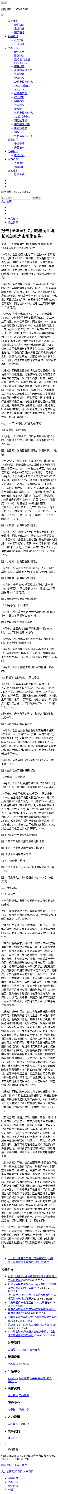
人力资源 (13, 159)
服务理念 (19, 32)
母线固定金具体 (23, 70)
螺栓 (16, 132)
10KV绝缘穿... (22, 85)
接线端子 (19, 109)
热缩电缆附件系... (24, 112)
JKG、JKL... (21, 89)
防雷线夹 (19, 66)
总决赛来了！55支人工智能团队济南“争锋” (32, 1324)
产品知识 (19, 40)
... (16, 1381)
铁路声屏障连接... (24, 136)
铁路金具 (19, 74)
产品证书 (19, 147)
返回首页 (13, 1478)
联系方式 (19, 174)
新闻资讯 (13, 36)
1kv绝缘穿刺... (22, 116)
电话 (10, 1489)
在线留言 (13, 1485)
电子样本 (13, 151)
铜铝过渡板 (20, 120)
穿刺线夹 (19, 101)
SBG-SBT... (20, 62)
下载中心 (24, 1409)
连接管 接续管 (22, 59)
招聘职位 (19, 167)
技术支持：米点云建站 (14, 1465)
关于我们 (13, 21)
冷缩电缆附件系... (24, 81)
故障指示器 (20, 93)
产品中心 (13, 48)
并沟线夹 (19, 105)
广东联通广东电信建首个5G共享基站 (29, 1302)
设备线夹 (19, 78)
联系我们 (13, 170)
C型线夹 (19, 97)
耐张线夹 (19, 55)
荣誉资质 (13, 140)
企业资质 (19, 143)
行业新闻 (19, 44)
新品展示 (19, 51)
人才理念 (19, 163)
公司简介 (19, 24)
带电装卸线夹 (22, 124)
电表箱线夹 (20, 128)
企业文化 (19, 28)
